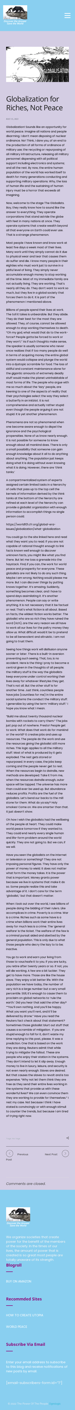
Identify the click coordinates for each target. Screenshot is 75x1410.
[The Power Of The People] (15, 14)
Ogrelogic (55, 1403)
